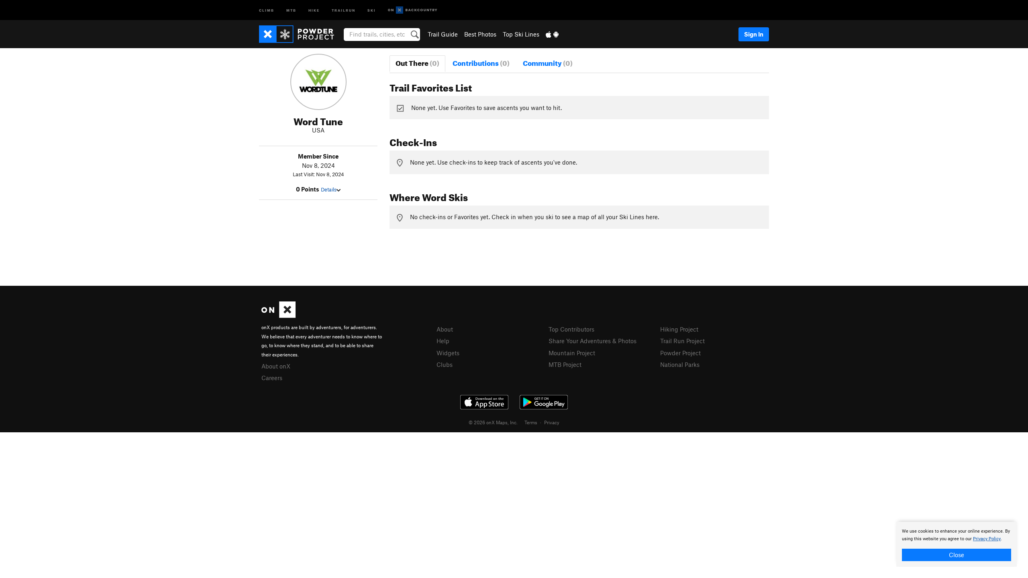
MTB (291, 9)
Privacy (551, 422)
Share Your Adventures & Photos (592, 340)
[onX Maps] (278, 315)
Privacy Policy (987, 538)
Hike (314, 9)
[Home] (300, 34)
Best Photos (480, 34)
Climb (266, 9)
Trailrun (343, 9)
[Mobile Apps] (552, 34)
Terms (530, 422)
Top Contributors (571, 329)
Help (442, 340)
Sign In (753, 34)
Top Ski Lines (521, 34)
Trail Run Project (682, 340)
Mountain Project (572, 352)
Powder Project (680, 352)
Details (329, 189)
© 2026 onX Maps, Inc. (493, 422)
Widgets (447, 352)
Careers (271, 377)
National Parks (680, 364)
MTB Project (565, 364)
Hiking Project (679, 329)
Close (956, 554)
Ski (371, 9)
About (444, 329)
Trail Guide (443, 34)
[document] (956, 544)
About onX (275, 366)
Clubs (444, 364)
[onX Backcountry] (412, 10)
